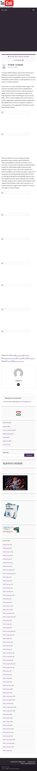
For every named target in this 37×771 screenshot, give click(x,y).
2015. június (6, 620)
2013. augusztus (8, 667)
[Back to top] (32, 766)
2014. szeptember (8, 631)
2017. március (7, 584)
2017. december (7, 570)
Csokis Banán (18, 60)
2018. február (7, 562)
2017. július (6, 577)
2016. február (7, 609)
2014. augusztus (8, 635)
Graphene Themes (14, 768)
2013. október (7, 660)
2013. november (7, 656)
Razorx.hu (6, 441)
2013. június (6, 674)
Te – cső (4, 10)
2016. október (7, 591)
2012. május (6, 721)
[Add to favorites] (18, 361)
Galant (15, 67)
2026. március (7, 552)
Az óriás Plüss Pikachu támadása (19, 56)
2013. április (6, 682)
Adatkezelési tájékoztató (17, 761)
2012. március (7, 729)
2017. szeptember (8, 573)
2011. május (6, 750)
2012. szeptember (8, 707)
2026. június (6, 544)
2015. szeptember (8, 617)
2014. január (6, 649)
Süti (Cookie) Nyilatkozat (28, 763)
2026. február (7, 555)
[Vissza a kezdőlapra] (18, 4)
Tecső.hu (5, 444)
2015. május (6, 624)
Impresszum (31, 761)
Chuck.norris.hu (7, 430)
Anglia (5, 426)
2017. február (7, 588)
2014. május (6, 638)
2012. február (7, 732)
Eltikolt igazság (7, 434)
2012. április (6, 725)
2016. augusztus (8, 595)
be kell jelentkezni (25, 401)
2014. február (7, 645)
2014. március (7, 642)
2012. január (6, 736)
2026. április (6, 548)
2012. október (7, 703)
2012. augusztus (8, 711)
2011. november (7, 743)
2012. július (6, 714)
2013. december (7, 653)
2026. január (6, 559)
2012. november (7, 700)
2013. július (6, 671)
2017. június (6, 580)
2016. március (7, 606)
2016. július (6, 599)
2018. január (6, 566)
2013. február (7, 689)
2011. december (7, 739)
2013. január (6, 692)
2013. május (6, 678)
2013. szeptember (8, 664)
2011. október (7, 747)
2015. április (6, 627)
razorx (11, 67)
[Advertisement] (18, 31)
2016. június (6, 602)
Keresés (6, 452)
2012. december (7, 696)
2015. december (7, 613)
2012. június (6, 718)
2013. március (7, 685)
